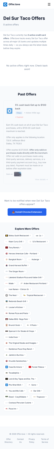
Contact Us (20, 440)
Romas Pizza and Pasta (19, 313)
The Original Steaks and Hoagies (23, 343)
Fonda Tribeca (38, 367)
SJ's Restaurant (40, 241)
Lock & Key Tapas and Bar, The (22, 379)
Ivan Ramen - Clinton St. (20, 289)
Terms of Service (45, 440)
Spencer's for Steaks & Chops (22, 331)
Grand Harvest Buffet (19, 265)
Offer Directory (8, 440)
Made (12, 283)
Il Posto (34, 325)
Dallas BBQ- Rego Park (19, 319)
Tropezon (41, 397)
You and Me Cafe (17, 391)
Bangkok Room (16, 259)
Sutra (34, 385)
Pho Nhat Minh (16, 385)
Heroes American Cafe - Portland (23, 253)
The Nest (13, 295)
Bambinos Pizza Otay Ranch (21, 349)
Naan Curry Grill (16, 241)
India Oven (14, 337)
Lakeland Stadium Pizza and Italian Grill (26, 277)
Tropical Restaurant (36, 295)
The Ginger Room (17, 271)
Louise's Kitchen (16, 307)
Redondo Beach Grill (18, 301)
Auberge (36, 259)
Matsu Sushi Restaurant (20, 235)
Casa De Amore (16, 367)
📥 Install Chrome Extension (27, 212)
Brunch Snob (15, 325)
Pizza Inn (13, 409)
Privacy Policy (32, 440)
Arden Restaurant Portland (36, 283)
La (41, 235)
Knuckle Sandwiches (18, 361)
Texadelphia (15, 373)
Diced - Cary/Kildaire (18, 397)
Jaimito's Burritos (17, 355)
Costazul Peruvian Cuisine (21, 403)
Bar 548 (38, 391)
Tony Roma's (15, 247)
